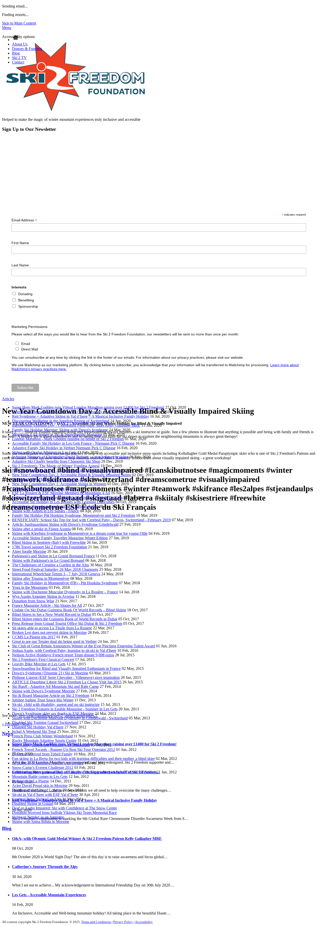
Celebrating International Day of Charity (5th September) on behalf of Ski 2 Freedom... (80, 412)
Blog (16, 53)
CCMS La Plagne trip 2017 (34, 637)
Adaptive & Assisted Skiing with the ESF (45, 488)
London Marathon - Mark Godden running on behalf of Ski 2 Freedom (68, 439)
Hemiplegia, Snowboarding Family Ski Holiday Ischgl (55, 506)
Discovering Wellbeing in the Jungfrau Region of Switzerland (60, 421)
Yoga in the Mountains (30, 587)
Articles (8, 399)
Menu (6, 28)
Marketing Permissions (30, 327)
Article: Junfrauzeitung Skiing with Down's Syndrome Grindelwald (65, 524)
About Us (20, 44)
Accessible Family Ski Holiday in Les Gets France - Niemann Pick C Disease (73, 443)
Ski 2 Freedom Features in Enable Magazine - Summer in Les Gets (65, 709)
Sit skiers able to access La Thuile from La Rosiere (52, 628)
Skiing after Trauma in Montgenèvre (40, 578)
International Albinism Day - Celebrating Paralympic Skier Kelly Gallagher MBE (76, 425)
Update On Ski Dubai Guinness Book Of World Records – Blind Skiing (69, 610)
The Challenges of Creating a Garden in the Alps (50, 565)
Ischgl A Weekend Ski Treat (34, 731)
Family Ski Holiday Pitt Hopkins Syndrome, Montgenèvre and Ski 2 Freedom (73, 515)
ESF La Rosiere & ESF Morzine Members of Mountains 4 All (61, 493)
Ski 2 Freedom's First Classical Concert (43, 659)
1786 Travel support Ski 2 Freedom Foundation (49, 547)
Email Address (24, 220)
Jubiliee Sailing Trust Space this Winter (43, 700)
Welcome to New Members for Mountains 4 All (49, 479)
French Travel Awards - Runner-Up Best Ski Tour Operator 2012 (63, 749)
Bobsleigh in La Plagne (30, 781)
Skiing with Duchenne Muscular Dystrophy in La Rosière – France (65, 592)
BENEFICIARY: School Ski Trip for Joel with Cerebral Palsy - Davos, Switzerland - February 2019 (91, 520)
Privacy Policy (123, 922)
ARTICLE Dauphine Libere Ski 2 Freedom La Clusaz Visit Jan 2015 (67, 682)
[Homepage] (15, 40)
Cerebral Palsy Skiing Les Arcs (36, 799)
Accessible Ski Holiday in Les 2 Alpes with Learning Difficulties (63, 502)
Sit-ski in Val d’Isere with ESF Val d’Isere (45, 794)
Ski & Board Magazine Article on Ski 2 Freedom (50, 695)
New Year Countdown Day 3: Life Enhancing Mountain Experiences (66, 470)
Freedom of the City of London (37, 790)
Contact (18, 62)
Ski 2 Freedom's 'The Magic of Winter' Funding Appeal (56, 466)
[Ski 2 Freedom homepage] (75, 115)
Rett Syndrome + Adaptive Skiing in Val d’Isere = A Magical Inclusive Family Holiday (80, 416)
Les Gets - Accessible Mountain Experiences (49, 895)
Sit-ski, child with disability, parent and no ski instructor (56, 704)
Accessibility (144, 922)
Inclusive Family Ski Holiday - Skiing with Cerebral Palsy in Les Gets (67, 497)
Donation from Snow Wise (33, 601)
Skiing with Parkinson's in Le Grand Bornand (48, 560)
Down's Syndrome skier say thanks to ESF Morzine (53, 713)
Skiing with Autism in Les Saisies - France (45, 511)
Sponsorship (28, 306)
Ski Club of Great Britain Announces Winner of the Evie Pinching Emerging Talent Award (83, 646)
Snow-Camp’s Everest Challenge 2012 (42, 767)
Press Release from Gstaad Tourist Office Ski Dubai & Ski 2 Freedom (67, 623)
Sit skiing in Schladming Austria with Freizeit (48, 763)
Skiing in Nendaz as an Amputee (38, 817)
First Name (20, 243)
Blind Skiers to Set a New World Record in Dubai (51, 614)
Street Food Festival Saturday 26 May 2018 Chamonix (55, 569)
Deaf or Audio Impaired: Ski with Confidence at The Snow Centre (64, 808)
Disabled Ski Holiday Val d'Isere (38, 727)
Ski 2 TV (19, 58)
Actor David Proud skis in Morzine (40, 785)
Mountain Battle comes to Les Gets (40, 776)
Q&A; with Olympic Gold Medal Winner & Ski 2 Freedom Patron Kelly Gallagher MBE (87, 838)
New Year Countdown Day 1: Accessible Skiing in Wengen (59, 484)
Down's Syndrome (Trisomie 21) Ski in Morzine (50, 673)
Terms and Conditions (96, 922)
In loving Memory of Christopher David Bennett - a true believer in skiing (70, 457)
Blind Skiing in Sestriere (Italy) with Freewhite (49, 542)
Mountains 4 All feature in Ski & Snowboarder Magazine (57, 434)
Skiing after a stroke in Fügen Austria (41, 529)
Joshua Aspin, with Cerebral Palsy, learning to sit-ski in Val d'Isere (64, 650)
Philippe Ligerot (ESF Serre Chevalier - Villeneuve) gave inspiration (66, 677)
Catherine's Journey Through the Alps (45, 866)
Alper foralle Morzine (29, 551)
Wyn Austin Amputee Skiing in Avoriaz (43, 596)
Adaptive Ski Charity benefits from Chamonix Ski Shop (56, 461)
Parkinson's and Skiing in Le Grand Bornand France (53, 556)
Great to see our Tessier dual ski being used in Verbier (54, 641)
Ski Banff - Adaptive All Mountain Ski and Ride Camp (55, 686)
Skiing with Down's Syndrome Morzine (43, 691)
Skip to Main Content (19, 23)
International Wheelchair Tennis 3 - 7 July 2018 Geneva (56, 574)
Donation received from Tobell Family (42, 754)
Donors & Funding (27, 49)
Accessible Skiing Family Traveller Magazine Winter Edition (60, 538)
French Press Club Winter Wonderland (42, 736)
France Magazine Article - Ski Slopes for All (47, 605)
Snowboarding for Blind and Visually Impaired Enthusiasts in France (66, 668)
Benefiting (26, 300)
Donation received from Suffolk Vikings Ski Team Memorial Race (64, 812)
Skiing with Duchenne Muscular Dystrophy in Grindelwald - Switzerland (70, 718)
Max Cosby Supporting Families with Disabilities (51, 745)
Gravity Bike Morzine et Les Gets (39, 664)
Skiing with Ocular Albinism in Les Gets (44, 452)
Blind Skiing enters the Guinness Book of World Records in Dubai (64, 619)
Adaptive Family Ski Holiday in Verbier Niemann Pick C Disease (64, 448)
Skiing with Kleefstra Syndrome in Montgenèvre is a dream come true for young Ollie (80, 533)
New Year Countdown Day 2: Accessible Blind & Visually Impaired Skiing (71, 475)
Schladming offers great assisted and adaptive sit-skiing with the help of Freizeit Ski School (84, 772)
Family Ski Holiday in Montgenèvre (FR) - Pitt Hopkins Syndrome (65, 583)
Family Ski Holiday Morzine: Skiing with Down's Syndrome (60, 430)
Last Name (20, 265)
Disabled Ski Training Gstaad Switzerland (45, 722)
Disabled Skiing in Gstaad (32, 803)
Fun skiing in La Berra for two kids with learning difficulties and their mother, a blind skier (83, 758)
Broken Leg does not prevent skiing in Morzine (49, 632)
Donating (25, 294)
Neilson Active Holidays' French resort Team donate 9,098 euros (63, 655)
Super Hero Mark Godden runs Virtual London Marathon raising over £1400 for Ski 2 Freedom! (88, 407)
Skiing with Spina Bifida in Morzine (40, 821)
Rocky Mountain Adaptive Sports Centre (44, 740)
